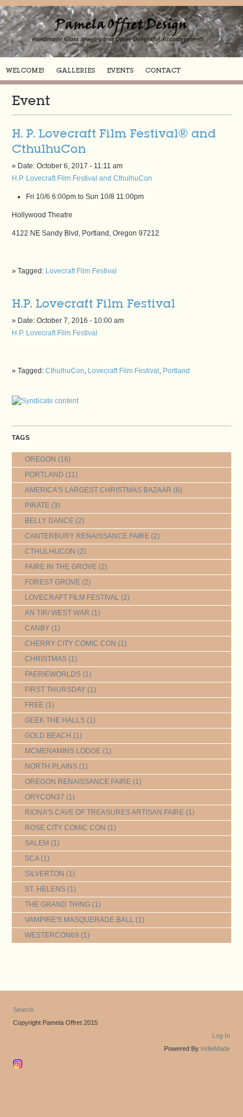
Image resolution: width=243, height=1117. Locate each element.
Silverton (44, 874)
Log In (221, 1035)
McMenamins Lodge (63, 751)
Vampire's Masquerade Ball (79, 920)
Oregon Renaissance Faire (78, 782)
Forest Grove (52, 582)
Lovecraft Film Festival (81, 271)
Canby (37, 628)
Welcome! (25, 70)
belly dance (49, 521)
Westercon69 (52, 935)
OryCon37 (44, 797)
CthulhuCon (64, 371)
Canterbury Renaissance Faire (87, 536)
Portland (176, 371)
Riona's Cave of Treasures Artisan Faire (104, 812)
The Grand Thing (57, 904)
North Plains (51, 766)
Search (23, 1009)
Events (120, 70)
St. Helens (45, 889)
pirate (37, 505)
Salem (37, 843)
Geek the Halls (55, 720)
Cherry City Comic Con (70, 643)
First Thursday (55, 689)
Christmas (46, 659)
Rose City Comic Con (65, 828)
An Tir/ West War (57, 613)
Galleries (75, 70)
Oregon (40, 459)
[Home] (121, 31)
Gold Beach (48, 735)
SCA (32, 858)
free (34, 705)
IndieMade (215, 1048)
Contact (162, 70)
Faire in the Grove (61, 567)
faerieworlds (53, 674)
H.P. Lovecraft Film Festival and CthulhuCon (82, 178)
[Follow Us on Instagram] (19, 1061)
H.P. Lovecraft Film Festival (93, 303)
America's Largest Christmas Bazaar (98, 490)
